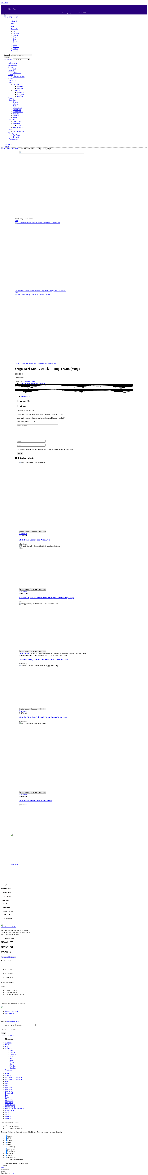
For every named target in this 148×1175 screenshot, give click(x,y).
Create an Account (12, 1021)
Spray (19, 125)
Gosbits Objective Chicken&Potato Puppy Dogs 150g (43, 717)
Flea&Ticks (17, 110)
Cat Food (16, 84)
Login (3, 1033)
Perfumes (16, 114)
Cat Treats (16, 135)
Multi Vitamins (18, 127)
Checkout (8, 1087)
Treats (10, 133)
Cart (6, 1083)
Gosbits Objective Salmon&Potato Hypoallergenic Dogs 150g (46, 597)
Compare (34, 531)
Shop (7, 1045)
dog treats (16, 137)
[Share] (6, 1169)
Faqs (6, 1046)
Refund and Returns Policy (16, 994)
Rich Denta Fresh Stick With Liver (34, 540)
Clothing (12, 1068)
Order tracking (10, 1105)
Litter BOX (17, 73)
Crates (10, 79)
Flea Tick (13, 1066)
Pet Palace (4, 3)
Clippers (16, 104)
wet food (20, 88)
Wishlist (8, 1116)
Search (7, 57)
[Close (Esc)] (8, 1169)
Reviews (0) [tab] (23, 401)
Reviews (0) (25, 396)
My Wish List (9, 973)
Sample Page (9, 1110)
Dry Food (20, 92)
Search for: (8, 55)
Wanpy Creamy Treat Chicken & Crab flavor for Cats (43, 659)
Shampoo (16, 116)
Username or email (8, 1025)
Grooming (11, 100)
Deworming (17, 121)
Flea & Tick (12, 80)
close (12, 1173)
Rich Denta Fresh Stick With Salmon (35, 800)
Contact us (8, 1070)
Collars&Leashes (18, 77)
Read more (23, 534)
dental (15, 106)
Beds (14, 69)
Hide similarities (13, 1126)
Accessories (12, 65)
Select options (24, 653)
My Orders (9, 1103)
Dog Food (16, 90)
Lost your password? (8, 1035)
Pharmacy (11, 119)
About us (8, 1043)
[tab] (76, 396)
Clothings (11, 75)
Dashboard (9, 1093)
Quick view (42, 531)
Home (3, 148)
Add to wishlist (24, 531)
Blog (7, 1081)
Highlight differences (14, 1128)
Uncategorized (13, 139)
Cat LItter (11, 71)
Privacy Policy (10, 1107)
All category (12, 63)
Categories (8, 1048)
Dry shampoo (17, 108)
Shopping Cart (9, 977)
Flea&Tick (16, 123)
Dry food (20, 86)
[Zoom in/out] (2, 1169)
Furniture (11, 98)
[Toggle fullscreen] (4, 1169)
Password (5, 1029)
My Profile (8, 969)
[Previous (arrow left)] (2, 1171)
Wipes (15, 117)
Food (10, 82)
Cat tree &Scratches (19, 131)
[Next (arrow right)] (4, 1171)
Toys (10, 129)
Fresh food (20, 94)
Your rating (21, 422)
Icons (7, 1097)
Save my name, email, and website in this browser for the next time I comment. (46, 449)
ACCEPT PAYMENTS (13, 1077)
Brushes (15, 102)
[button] (14, 864)
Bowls (10, 67)
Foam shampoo (18, 112)
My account (9, 1099)
